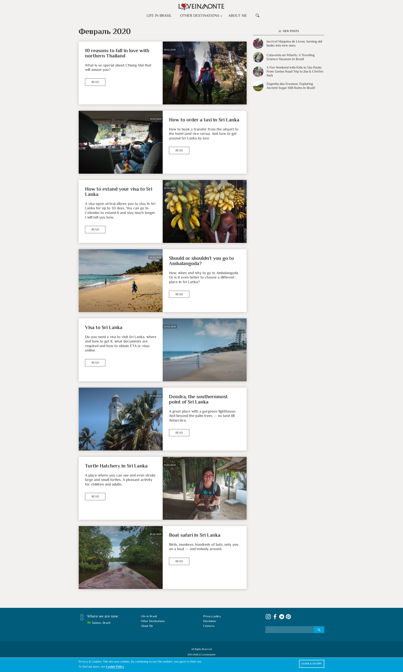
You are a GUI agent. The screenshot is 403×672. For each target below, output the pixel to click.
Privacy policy (212, 616)
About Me (237, 15)
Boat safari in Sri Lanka (194, 535)
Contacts (209, 626)
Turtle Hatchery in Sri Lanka (116, 465)
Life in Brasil (159, 15)
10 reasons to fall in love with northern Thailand (117, 53)
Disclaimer (209, 621)
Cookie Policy (115, 666)
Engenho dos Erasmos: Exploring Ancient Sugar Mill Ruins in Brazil (291, 86)
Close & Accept (312, 663)
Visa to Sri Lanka (103, 327)
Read (95, 82)
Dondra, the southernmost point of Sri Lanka (198, 399)
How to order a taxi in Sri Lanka (204, 119)
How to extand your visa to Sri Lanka (118, 191)
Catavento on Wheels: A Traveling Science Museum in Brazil (291, 57)
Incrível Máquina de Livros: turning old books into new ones (294, 43)
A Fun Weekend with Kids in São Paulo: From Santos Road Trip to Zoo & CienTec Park (295, 71)
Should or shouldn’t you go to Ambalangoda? (201, 260)
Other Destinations (199, 15)
